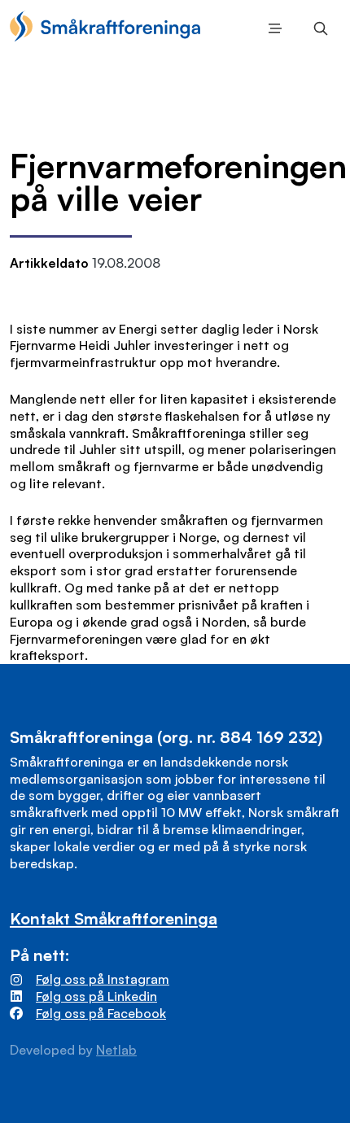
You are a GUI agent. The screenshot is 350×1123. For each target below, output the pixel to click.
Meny (272, 28)
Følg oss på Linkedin (96, 996)
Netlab (116, 1050)
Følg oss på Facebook (101, 1013)
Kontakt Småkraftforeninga (113, 918)
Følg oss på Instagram (102, 979)
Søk (317, 28)
